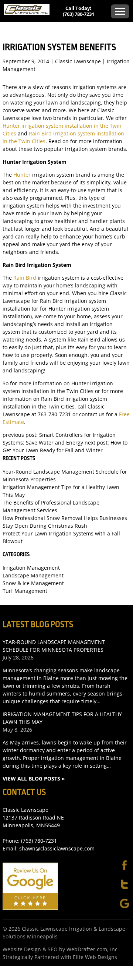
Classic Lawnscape (78, 61)
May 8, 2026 (17, 729)
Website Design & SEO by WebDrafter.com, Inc (60, 949)
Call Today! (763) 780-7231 (78, 11)
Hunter (22, 174)
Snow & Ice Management (33, 583)
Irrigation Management (31, 567)
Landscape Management (33, 575)
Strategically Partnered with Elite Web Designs (60, 956)
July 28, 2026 (18, 657)
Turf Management (25, 590)
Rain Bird (24, 277)
